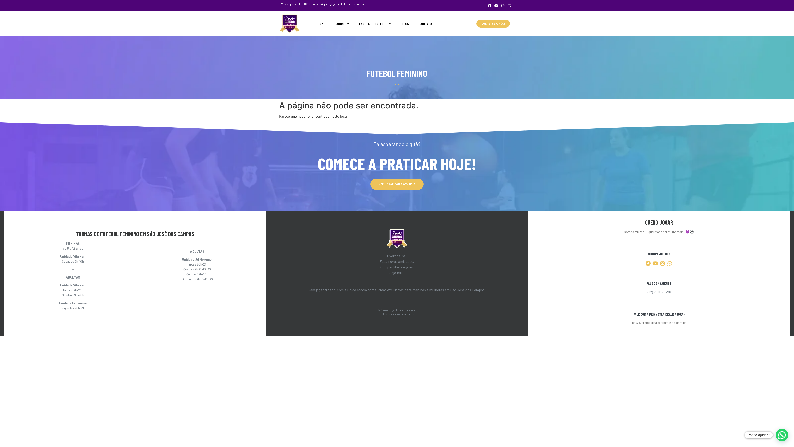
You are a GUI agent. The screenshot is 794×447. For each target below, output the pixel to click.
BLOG (405, 23)
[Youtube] (496, 5)
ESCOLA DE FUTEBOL (373, 23)
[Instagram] (503, 5)
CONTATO (425, 23)
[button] (782, 435)
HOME (321, 23)
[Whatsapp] (509, 5)
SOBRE (339, 23)
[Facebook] (489, 5)
